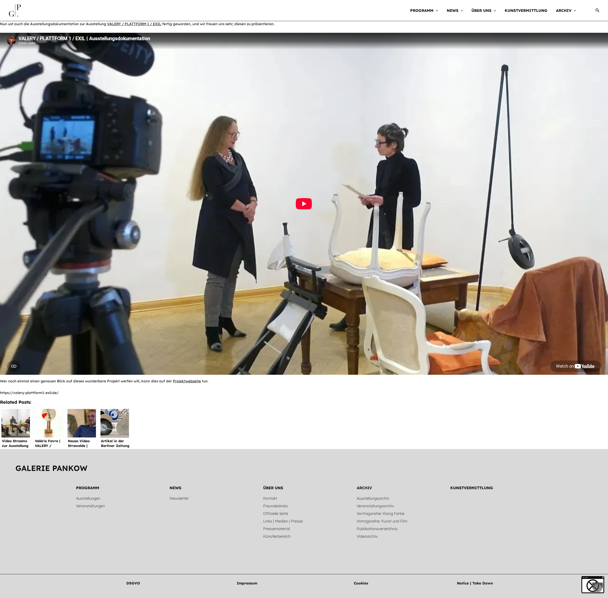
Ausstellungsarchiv (373, 498)
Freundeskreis (275, 505)
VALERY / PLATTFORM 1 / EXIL (134, 24)
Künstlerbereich (277, 536)
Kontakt (270, 498)
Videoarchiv (367, 536)
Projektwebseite (187, 381)
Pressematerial (276, 528)
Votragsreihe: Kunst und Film (382, 521)
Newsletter (179, 498)
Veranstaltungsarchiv (375, 505)
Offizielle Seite (275, 513)
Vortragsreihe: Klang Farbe (380, 513)
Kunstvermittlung (471, 487)
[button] (435, 10)
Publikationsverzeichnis (377, 528)
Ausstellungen (88, 498)
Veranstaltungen (90, 505)
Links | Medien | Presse (283, 521)
